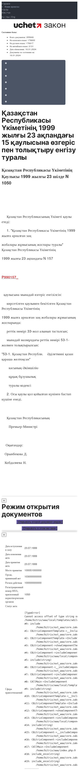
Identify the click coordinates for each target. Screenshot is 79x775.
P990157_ (10, 277)
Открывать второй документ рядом (39, 521)
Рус (3, 16)
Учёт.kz (5, 9)
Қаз (8, 16)
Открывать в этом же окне (39, 528)
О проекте (6, 3)
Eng (13, 16)
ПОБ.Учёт (6, 12)
